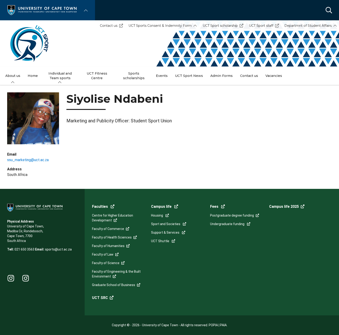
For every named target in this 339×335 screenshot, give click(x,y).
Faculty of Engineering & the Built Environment (116, 274)
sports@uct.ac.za (58, 249)
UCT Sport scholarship (220, 26)
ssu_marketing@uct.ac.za (28, 160)
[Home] (42, 10)
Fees (214, 206)
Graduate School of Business (113, 285)
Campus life (161, 206)
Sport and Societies (166, 224)
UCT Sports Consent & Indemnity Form (160, 26)
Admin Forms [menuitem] (221, 76)
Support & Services (165, 232)
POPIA (213, 325)
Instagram (11, 278)
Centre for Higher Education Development (112, 218)
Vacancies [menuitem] (273, 76)
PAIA (223, 325)
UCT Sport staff (261, 26)
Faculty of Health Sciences (112, 237)
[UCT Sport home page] (169, 43)
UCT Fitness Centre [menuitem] (97, 75)
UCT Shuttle (160, 241)
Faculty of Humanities (108, 246)
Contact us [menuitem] (249, 76)
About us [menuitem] (12, 76)
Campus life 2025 (284, 206)
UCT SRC (100, 298)
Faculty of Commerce (108, 229)
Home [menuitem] (33, 76)
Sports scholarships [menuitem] (134, 75)
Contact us (108, 26)
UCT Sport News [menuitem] (189, 76)
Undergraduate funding (227, 224)
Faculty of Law (102, 254)
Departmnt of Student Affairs (308, 26)
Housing (157, 215)
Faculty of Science (105, 263)
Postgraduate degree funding (232, 215)
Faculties (100, 206)
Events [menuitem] (162, 76)
